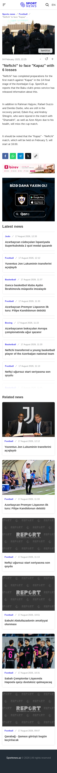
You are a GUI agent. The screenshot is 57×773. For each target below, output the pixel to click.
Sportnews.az (13, 758)
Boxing (8, 323)
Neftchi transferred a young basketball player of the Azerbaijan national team (30, 352)
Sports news (8, 14)
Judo (7, 236)
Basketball (10, 279)
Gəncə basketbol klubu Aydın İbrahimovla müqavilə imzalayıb (25, 287)
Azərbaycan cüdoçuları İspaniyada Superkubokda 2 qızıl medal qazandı (28, 244)
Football (23, 14)
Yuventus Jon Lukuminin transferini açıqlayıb (28, 265)
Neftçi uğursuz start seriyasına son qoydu (27, 373)
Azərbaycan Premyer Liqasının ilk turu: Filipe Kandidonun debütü (27, 308)
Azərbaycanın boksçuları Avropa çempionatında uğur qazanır (26, 330)
